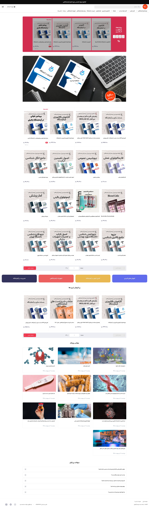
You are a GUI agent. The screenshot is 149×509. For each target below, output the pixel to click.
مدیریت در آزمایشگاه (91, 11)
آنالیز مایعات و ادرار (123, 11)
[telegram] (11, 504)
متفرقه (114, 11)
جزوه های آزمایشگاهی (142, 11)
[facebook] (6, 504)
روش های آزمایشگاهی (81, 11)
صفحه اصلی (145, 501)
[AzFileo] (145, 6)
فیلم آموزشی (98, 11)
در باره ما (64, 11)
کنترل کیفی (132, 11)
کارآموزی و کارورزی (106, 11)
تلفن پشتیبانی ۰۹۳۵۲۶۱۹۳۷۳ (41, 504)
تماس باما (60, 11)
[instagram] (15, 504)
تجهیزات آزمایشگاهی (71, 11)
